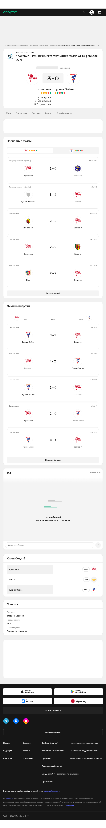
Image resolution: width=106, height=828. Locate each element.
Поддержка (28, 758)
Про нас (6, 743)
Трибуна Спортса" (50, 743)
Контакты (7, 758)
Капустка (46, 97)
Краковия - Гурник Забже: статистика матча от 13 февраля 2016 (80, 45)
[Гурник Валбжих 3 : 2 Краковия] (48, 93)
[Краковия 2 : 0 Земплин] (50, 93)
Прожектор (47, 758)
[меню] (99, 12)
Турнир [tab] (48, 113)
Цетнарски (45, 104)
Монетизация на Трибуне (53, 750)
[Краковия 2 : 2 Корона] (44, 93)
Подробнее (69, 805)
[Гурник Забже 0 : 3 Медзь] (60, 93)
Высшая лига (34, 45)
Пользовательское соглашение (84, 743)
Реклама (26, 750)
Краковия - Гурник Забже (50, 45)
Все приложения (51, 710)
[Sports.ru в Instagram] (26, 721)
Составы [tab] (36, 113)
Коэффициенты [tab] (64, 113)
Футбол (15, 45)
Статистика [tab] (21, 113)
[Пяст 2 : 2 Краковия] (42, 93)
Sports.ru (9, 798)
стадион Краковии (16, 615)
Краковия (44, 89)
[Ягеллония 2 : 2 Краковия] (46, 93)
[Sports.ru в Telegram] (6, 721)
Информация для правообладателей (86, 758)
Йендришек (44, 100)
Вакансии (27, 743)
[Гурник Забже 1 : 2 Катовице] (64, 93)
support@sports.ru (51, 791)
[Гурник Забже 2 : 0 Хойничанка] (58, 93)
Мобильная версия (53, 732)
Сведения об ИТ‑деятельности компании (60, 774)
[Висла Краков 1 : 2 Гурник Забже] (62, 93)
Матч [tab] (8, 113)
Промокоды (47, 781)
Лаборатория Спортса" (52, 766)
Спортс (8, 45)
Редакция (7, 750)
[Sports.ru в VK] (16, 721)
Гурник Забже (64, 89)
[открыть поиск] (84, 12)
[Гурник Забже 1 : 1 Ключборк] (55, 93)
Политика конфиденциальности (84, 750)
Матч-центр (23, 45)
